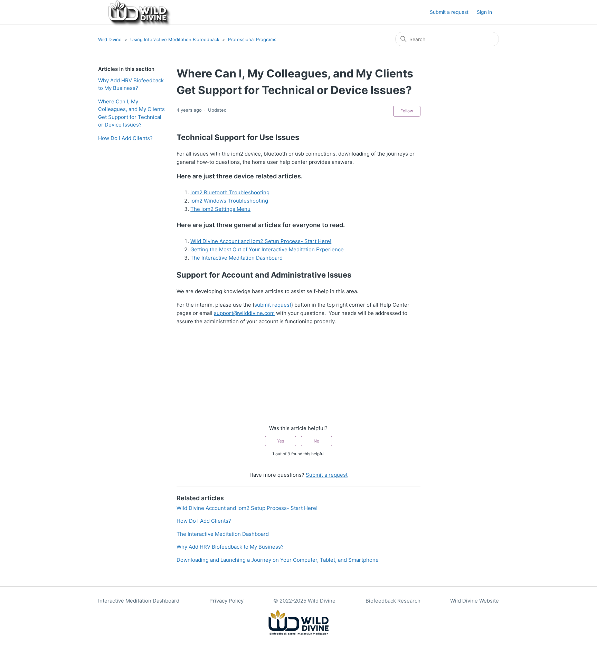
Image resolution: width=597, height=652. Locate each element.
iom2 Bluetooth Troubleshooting (229, 192)
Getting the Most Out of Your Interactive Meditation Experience (267, 249)
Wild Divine (110, 39)
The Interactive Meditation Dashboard (236, 257)
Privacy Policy (226, 600)
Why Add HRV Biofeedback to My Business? (131, 84)
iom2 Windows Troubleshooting (231, 200)
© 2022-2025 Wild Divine (304, 600)
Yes (280, 441)
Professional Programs (252, 39)
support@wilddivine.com (244, 313)
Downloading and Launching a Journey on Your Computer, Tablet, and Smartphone (278, 560)
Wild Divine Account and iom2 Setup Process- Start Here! (260, 241)
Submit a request (449, 12)
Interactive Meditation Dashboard (138, 600)
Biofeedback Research (393, 600)
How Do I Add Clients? (125, 138)
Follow (406, 110)
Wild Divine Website (474, 600)
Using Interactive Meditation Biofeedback (174, 39)
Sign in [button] (484, 12)
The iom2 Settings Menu (220, 209)
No (316, 441)
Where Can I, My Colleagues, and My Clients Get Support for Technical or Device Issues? (131, 113)
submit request (272, 304)
